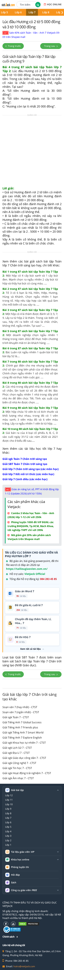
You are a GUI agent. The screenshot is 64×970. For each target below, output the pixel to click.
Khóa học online (20, 859)
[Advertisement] (32, 152)
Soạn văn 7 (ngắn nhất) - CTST (20, 712)
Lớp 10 (9, 804)
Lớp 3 (8, 835)
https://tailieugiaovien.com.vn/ (27, 569)
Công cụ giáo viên (24, 890)
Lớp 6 (18, 12)
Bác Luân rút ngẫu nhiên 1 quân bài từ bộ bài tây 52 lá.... (30, 352)
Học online (54, 4)
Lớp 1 (8, 844)
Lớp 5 (8, 826)
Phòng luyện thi (20, 867)
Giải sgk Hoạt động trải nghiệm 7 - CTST (26, 773)
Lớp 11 (9, 799)
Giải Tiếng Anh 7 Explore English (22, 737)
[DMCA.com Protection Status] (29, 924)
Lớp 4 (8, 831)
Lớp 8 (45, 12)
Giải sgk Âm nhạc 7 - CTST (18, 778)
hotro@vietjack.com (24, 966)
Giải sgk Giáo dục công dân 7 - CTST (24, 758)
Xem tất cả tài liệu (30, 648)
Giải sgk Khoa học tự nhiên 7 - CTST (24, 742)
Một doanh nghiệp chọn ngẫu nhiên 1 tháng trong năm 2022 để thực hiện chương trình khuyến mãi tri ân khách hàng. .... (30, 337)
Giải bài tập (17, 790)
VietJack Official (34, 574)
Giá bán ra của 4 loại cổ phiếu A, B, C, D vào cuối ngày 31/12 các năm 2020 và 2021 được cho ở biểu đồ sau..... (30, 434)
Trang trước (14, 46)
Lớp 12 (9, 795)
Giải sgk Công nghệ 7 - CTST (19, 763)
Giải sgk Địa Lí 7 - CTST (16, 753)
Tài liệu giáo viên (22, 851)
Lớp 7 (32, 12)
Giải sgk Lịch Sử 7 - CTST (17, 747)
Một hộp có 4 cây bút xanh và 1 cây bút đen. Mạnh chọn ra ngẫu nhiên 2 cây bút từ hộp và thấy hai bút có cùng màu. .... (30, 277)
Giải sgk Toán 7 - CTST (15, 717)
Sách (13, 882)
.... (30, 296)
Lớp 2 (8, 840)
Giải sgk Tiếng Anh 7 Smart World (22, 732)
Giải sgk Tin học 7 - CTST (17, 768)
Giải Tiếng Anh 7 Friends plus (20, 727)
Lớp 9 (8, 808)
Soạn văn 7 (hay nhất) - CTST (19, 707)
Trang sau (50, 46)
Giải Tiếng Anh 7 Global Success (22, 722)
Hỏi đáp (15, 874)
